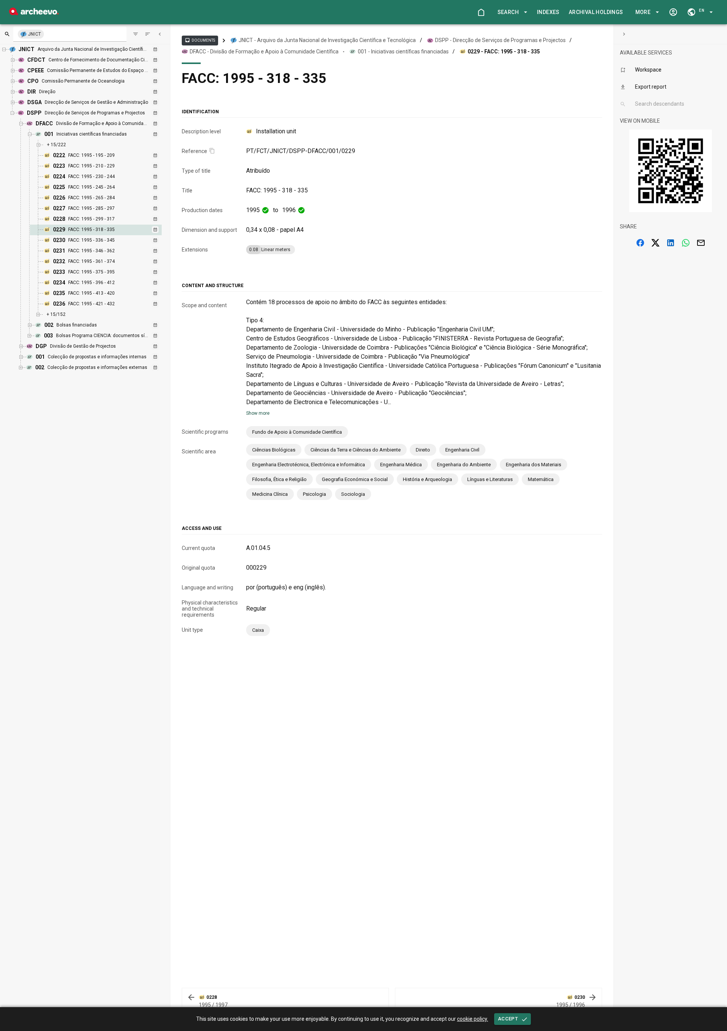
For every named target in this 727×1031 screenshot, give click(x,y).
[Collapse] (160, 34)
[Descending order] (148, 34)
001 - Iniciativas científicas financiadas (403, 51)
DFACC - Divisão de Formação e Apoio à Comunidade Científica (264, 51)
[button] (511, 12)
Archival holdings (596, 12)
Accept (508, 1019)
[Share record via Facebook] (640, 242)
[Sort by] (135, 34)
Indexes (548, 12)
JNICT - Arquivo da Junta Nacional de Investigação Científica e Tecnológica (327, 40)
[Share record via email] (700, 242)
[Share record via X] (655, 242)
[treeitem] (104, 230)
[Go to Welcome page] (480, 12)
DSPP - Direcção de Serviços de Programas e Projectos (500, 40)
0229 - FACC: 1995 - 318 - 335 (504, 51)
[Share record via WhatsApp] (685, 242)
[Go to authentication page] (673, 12)
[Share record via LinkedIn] (670, 242)
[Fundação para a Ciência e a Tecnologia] (34, 13)
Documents (200, 40)
